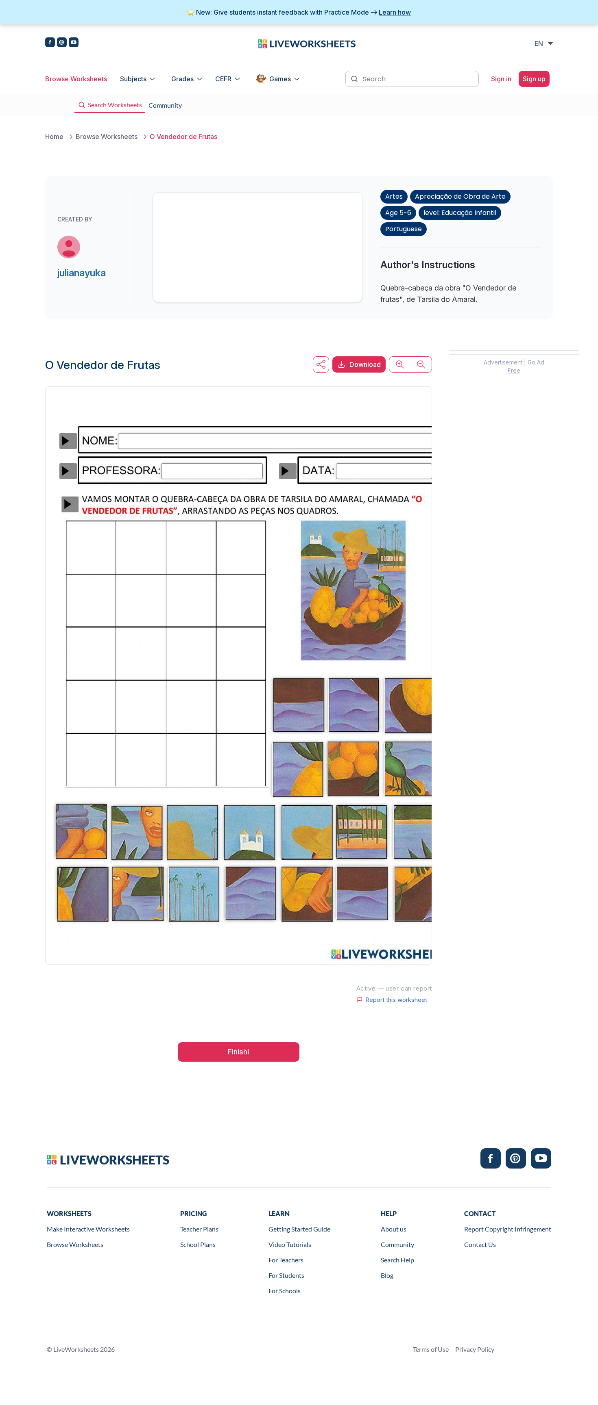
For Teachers (285, 1260)
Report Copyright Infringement (507, 1229)
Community (397, 1244)
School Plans (198, 1244)
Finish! (238, 1051)
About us (393, 1229)
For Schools (284, 1290)
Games (280, 79)
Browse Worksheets (76, 79)
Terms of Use (431, 1349)
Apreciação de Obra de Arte (460, 196)
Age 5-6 (398, 212)
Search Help (397, 1260)
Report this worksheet (396, 1000)
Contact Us (480, 1244)
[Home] (307, 43)
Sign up (534, 79)
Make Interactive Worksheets (88, 1229)
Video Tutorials (289, 1244)
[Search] (355, 78)
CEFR (223, 79)
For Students (286, 1275)
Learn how (395, 12)
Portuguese (403, 229)
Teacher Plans (199, 1229)
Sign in (501, 79)
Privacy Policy (474, 1349)
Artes (394, 196)
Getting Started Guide (299, 1229)
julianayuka (81, 273)
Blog (387, 1275)
